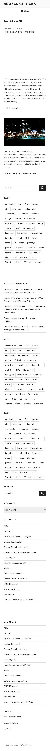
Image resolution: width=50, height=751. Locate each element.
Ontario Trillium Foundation (15, 579)
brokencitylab (30, 173)
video (17, 262)
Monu (6, 568)
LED (27, 238)
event (20, 223)
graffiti (8, 228)
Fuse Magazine (10, 558)
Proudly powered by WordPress (17, 745)
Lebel (19, 238)
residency (20, 252)
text (33, 257)
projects (31, 248)
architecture (10, 204)
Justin (6, 289)
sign (7, 257)
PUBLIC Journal (11, 584)
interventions (36, 233)
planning (31, 243)
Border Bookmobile (12, 542)
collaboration (30, 209)
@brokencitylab (14, 173)
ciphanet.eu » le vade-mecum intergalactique (23, 306)
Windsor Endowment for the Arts (18, 600)
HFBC (17, 228)
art (20, 204)
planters (8, 248)
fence (40, 223)
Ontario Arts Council (12, 573)
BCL (27, 204)
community (10, 214)
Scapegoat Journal (12, 589)
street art (24, 257)
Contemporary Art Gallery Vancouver (20, 552)
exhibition (30, 223)
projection (20, 248)
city (6, 209)
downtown (10, 223)
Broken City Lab (20, 4)
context (35, 214)
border (35, 204)
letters (35, 238)
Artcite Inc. (8, 531)
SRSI (14, 257)
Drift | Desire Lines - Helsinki (16, 326)
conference (23, 214)
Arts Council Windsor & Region (17, 537)
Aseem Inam (9, 318)
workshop (38, 262)
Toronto (8, 262)
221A (6, 526)
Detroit (18, 219)
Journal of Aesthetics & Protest (17, 563)
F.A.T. (9, 108)
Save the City (34, 252)
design (8, 219)
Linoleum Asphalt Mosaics (19, 31)
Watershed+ (9, 595)
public (41, 248)
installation (22, 233)
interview (9, 238)
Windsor (27, 262)
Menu (26, 11)
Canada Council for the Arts (15, 547)
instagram (9, 233)
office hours (18, 243)
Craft (16, 108)
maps (7, 243)
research (9, 252)
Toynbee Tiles (37, 89)
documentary (30, 219)
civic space (16, 209)
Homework (28, 228)
